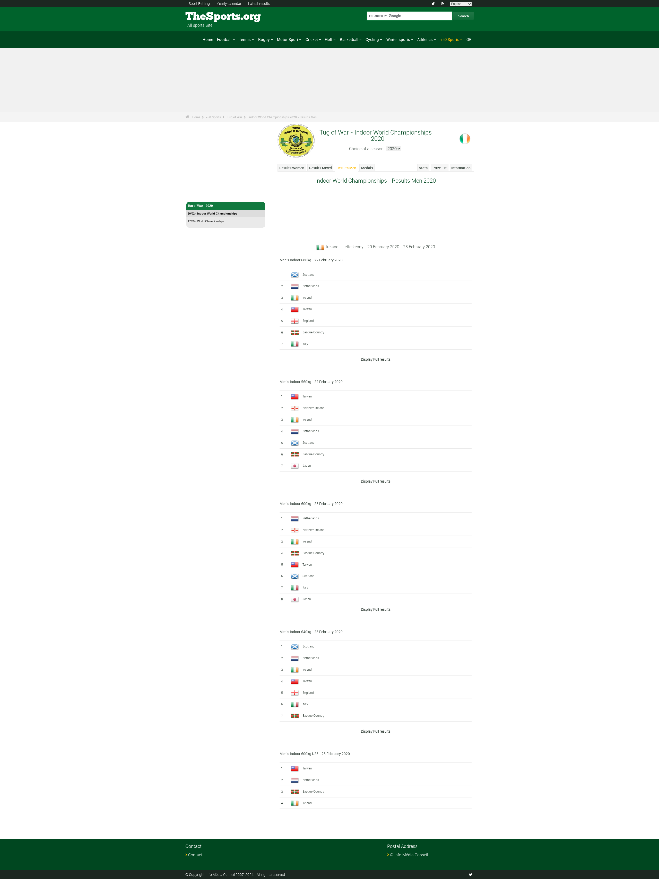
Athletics (425, 39)
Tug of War (234, 117)
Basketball (349, 39)
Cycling (372, 39)
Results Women (291, 167)
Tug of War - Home (201, 195)
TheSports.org (204, 16)
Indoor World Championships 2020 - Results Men (282, 117)
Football (224, 39)
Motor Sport (287, 39)
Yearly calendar (229, 3)
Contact (195, 855)
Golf (328, 39)
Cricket (312, 39)
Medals (367, 167)
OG (469, 39)
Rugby (264, 39)
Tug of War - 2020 (200, 206)
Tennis (245, 39)
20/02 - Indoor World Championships (212, 213)
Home (208, 39)
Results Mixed (320, 167)
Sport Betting (199, 3)
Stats (423, 167)
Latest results (259, 3)
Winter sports (398, 39)
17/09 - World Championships (206, 221)
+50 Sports (449, 39)
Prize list (439, 167)
